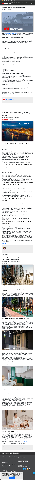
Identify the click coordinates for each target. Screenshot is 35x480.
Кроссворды (19, 452)
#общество (4, 243)
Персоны (14, 452)
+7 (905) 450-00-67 (5, 471)
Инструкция (10, 452)
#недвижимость (4, 95)
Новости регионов (16, 453)
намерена (10, 167)
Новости (12, 2)
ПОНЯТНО (11, 477)
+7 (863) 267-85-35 (13, 470)
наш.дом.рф (25, 441)
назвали (23, 201)
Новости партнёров (8, 453)
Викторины (24, 452)
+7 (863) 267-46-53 (13, 471)
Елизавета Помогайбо (10, 248)
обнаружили (13, 185)
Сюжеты (15, 2)
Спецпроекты (24, 2)
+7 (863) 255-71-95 (5, 470)
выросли (13, 147)
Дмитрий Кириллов (10, 99)
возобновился (13, 161)
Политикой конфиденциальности (12, 476)
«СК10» (13, 288)
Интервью (19, 2)
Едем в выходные (4, 452)
